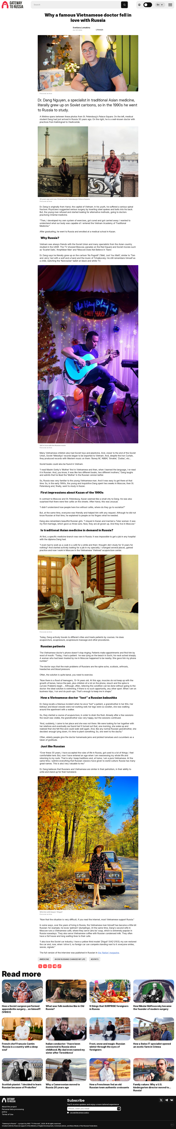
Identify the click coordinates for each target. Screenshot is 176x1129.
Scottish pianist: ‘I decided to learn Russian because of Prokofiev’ (21, 1086)
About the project (9, 1107)
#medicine (44, 959)
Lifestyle (99, 30)
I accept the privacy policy (79, 1112)
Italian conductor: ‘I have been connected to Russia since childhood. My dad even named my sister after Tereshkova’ (65, 1048)
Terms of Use (7, 1114)
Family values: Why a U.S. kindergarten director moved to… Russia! (152, 1087)
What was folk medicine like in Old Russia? (65, 1008)
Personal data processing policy (13, 1110)
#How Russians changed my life (70, 959)
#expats (94, 959)
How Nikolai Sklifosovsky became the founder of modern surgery (152, 1008)
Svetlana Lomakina (81, 27)
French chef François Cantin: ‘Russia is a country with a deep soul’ (20, 1046)
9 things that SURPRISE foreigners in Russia (108, 1008)
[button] (119, 3)
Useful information (157, 10)
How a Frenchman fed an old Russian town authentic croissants (109, 1086)
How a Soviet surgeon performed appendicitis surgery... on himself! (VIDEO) (21, 1009)
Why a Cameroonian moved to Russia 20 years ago (63, 1086)
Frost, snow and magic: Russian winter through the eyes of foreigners (107, 1046)
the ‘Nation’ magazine (108, 952)
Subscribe (76, 1100)
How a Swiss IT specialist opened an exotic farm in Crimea (152, 1045)
